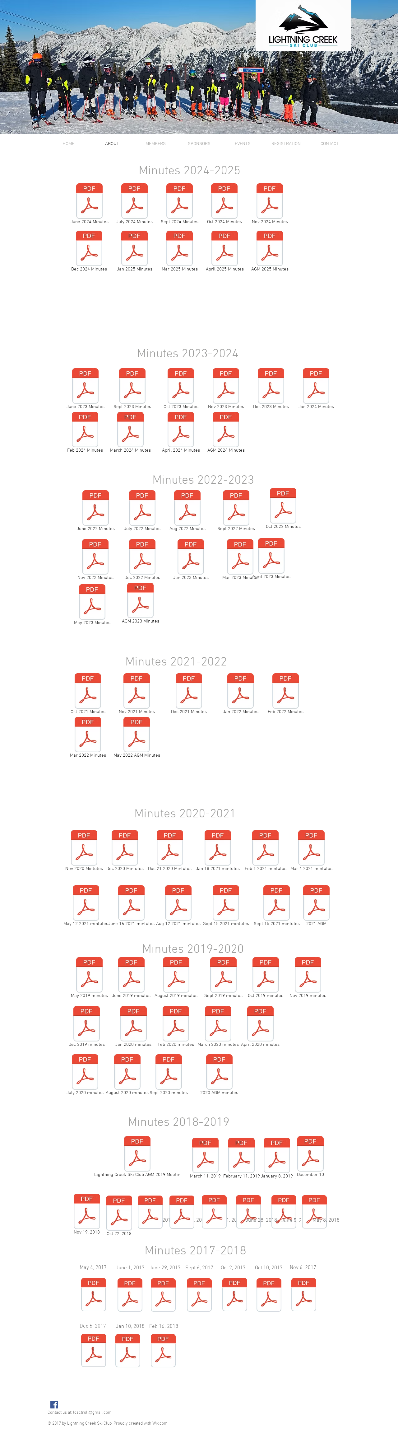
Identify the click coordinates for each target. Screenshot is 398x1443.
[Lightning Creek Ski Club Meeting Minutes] (248, 1212)
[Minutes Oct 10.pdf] (269, 1296)
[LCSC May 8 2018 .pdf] (314, 1212)
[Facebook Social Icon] (54, 1404)
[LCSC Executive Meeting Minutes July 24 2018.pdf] (214, 1212)
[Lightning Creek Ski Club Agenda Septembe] (150, 1213)
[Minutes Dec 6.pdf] (94, 1351)
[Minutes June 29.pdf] (163, 1296)
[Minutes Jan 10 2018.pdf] (128, 1351)
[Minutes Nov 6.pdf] (304, 1295)
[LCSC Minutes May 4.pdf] (94, 1295)
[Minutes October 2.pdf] (235, 1295)
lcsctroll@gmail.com (92, 1412)
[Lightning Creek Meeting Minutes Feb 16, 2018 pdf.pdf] (163, 1351)
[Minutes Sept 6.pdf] (199, 1296)
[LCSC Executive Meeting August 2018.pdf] (182, 1213)
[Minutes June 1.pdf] (130, 1296)
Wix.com (160, 1423)
